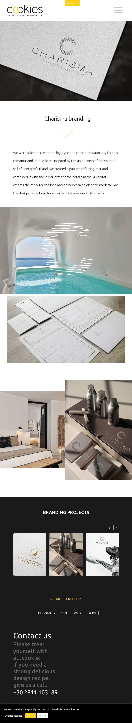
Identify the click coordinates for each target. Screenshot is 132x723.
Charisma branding (65, 556)
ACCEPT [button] (30, 715)
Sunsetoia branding (30, 556)
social (91, 613)
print (64, 613)
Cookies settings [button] (13, 715)
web (77, 613)
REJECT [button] (42, 715)
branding (46, 613)
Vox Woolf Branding (102, 556)
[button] (116, 527)
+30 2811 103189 (35, 692)
